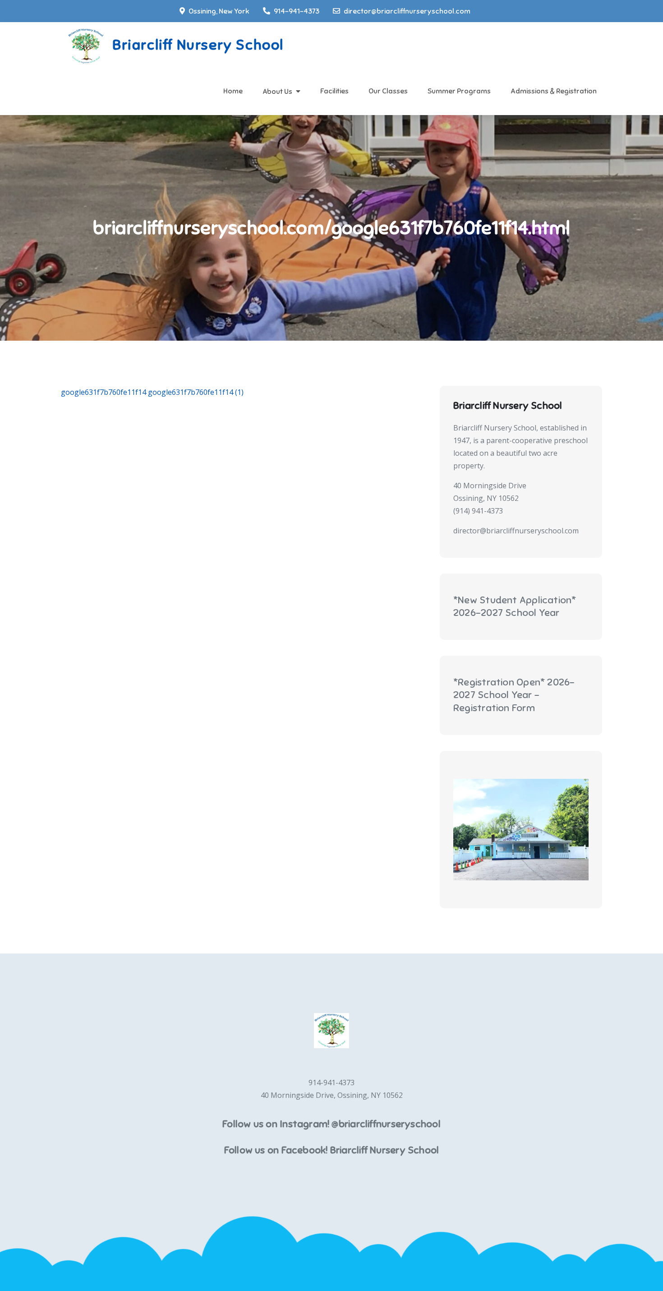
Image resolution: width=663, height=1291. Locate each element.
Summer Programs (459, 91)
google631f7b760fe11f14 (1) (196, 392)
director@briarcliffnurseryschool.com (407, 11)
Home (233, 91)
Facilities (334, 91)
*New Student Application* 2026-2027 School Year (514, 606)
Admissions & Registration (554, 91)
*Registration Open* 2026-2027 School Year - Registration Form (514, 695)
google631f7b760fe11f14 (103, 392)
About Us (277, 91)
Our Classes (388, 91)
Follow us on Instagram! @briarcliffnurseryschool (331, 1124)
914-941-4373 (296, 11)
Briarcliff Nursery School (198, 45)
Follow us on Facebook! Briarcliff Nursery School (331, 1150)
